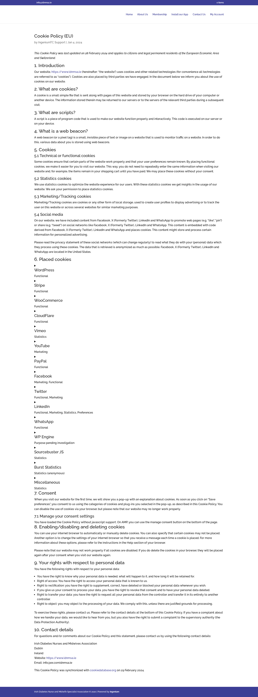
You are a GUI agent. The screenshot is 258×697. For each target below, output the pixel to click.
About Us (142, 14)
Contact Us (199, 14)
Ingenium (114, 692)
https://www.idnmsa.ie (66, 72)
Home (129, 14)
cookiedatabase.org (103, 670)
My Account (217, 14)
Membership (160, 14)
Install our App (179, 14)
